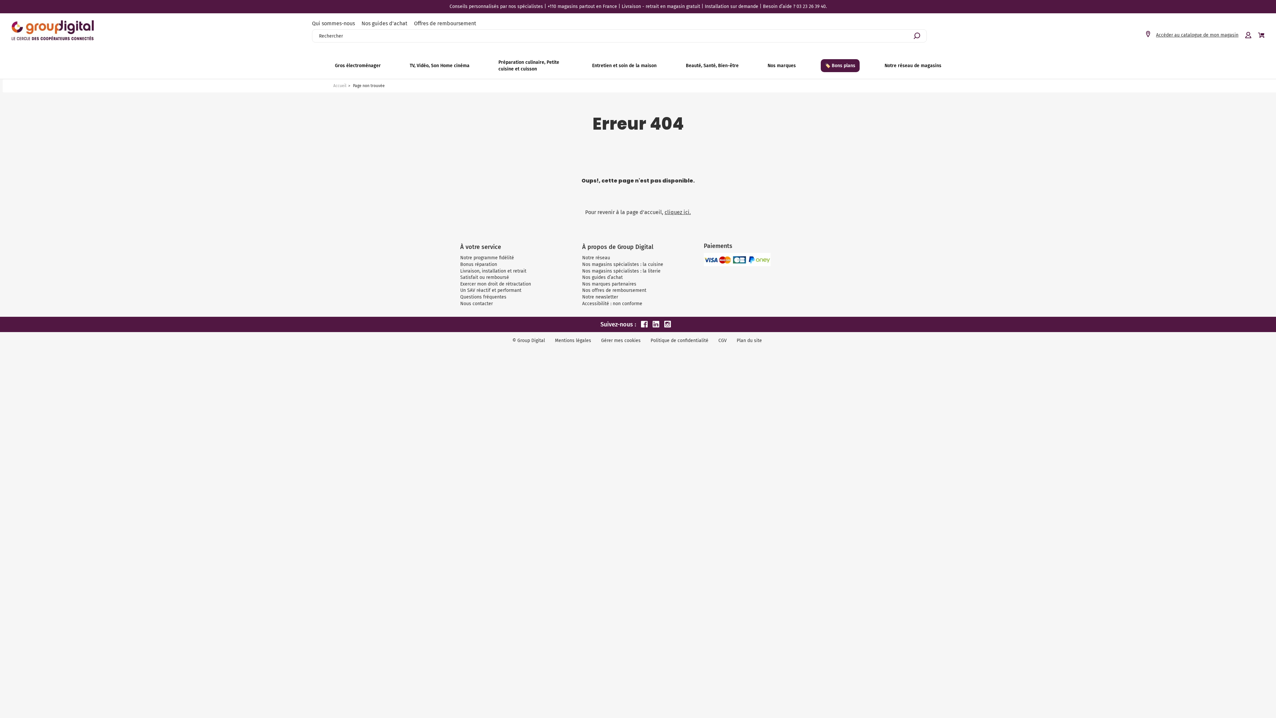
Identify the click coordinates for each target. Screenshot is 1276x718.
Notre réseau (596, 258)
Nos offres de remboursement (614, 290)
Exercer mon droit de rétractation (495, 284)
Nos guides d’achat (602, 277)
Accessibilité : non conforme (612, 303)
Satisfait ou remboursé (484, 277)
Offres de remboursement (445, 23)
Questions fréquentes (483, 297)
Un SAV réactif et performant (490, 290)
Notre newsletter (600, 297)
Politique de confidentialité (679, 340)
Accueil (340, 85)
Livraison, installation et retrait (493, 271)
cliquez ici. (678, 212)
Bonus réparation (478, 264)
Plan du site (749, 340)
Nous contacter (476, 303)
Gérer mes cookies (621, 340)
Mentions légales (573, 340)
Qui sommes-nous (333, 23)
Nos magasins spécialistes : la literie (621, 271)
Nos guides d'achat (384, 23)
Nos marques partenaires (609, 284)
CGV (722, 340)
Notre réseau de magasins (913, 65)
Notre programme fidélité (487, 258)
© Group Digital (528, 340)
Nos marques (782, 65)
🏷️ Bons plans (840, 65)
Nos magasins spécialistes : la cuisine (622, 264)
